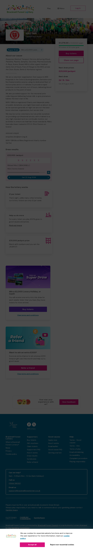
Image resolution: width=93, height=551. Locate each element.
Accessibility (75, 455)
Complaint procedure (78, 458)
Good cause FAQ (55, 449)
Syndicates (31, 459)
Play (49, 8)
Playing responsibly (77, 461)
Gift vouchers (32, 443)
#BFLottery (31, 429)
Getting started (54, 453)
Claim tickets (32, 446)
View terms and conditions (28, 315)
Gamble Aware (12, 510)
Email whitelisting (76, 452)
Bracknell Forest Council (48, 525)
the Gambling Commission (19, 528)
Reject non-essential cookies (62, 545)
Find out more (15, 225)
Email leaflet (53, 446)
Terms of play (75, 449)
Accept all (32, 545)
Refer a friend (28, 368)
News (8, 448)
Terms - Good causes (75, 441)
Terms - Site (75, 446)
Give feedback (69, 402)
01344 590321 (15, 483)
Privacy (9, 451)
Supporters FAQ (33, 449)
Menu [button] (62, 8)
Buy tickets (71, 53)
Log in (78, 8)
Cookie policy (11, 454)
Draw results (32, 456)
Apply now (52, 440)
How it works (32, 453)
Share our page (71, 60)
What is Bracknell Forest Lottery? (13, 443)
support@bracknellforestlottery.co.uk (24, 491)
